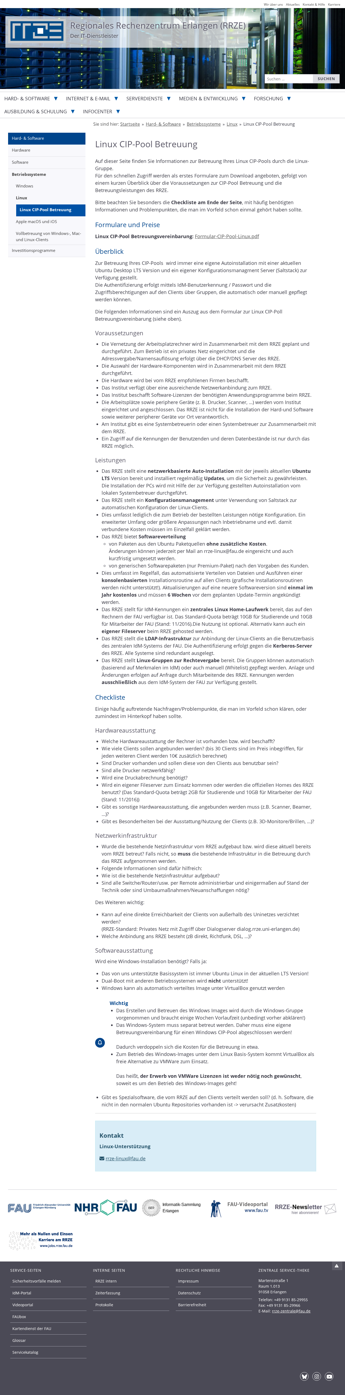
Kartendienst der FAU (31, 1328)
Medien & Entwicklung (208, 98)
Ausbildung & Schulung (35, 111)
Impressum (188, 1281)
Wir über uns (273, 4)
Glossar (19, 1340)
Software (20, 162)
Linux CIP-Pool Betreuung (45, 209)
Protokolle (104, 1304)
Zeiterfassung (107, 1292)
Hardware (21, 150)
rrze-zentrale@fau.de (291, 1311)
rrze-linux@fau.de (126, 1158)
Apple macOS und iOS (36, 221)
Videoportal (22, 1304)
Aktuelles (293, 4)
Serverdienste (144, 98)
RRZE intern (106, 1281)
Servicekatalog (25, 1352)
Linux (21, 197)
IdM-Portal (21, 1292)
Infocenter (97, 111)
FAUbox (19, 1316)
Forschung (268, 98)
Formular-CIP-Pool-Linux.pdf (227, 236)
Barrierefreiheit (192, 1304)
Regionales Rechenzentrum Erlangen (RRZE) (158, 25)
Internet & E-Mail (88, 98)
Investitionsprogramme (33, 250)
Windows (24, 186)
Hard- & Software (27, 98)
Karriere (334, 4)
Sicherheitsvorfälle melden (36, 1281)
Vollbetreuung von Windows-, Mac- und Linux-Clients (48, 236)
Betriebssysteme (29, 174)
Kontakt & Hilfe (314, 4)
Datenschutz (189, 1292)
